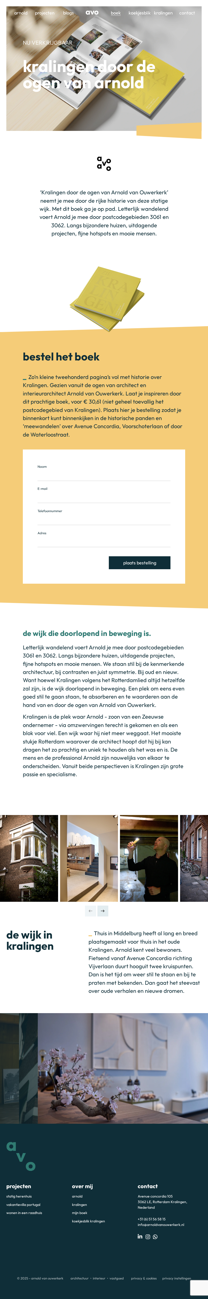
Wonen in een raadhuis (24, 1212)
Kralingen (163, 13)
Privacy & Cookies (144, 1278)
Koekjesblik (140, 13)
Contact (187, 13)
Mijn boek (79, 1212)
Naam (42, 466)
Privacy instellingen (176, 1278)
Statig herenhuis (19, 1196)
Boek (116, 13)
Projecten (45, 13)
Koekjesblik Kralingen (88, 1221)
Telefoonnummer (50, 511)
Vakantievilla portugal (23, 1204)
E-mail (42, 489)
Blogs (68, 13)
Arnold (20, 13)
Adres (42, 533)
